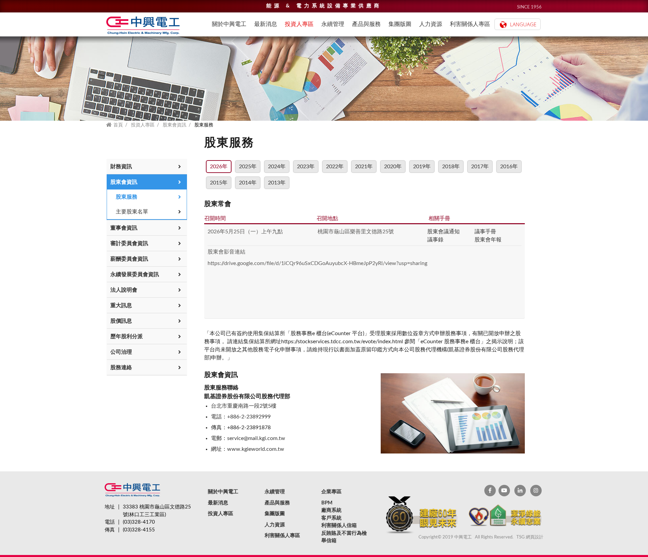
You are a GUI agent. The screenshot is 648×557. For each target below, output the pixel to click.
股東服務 (126, 197)
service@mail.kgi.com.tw (256, 438)
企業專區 (331, 491)
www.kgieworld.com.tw (255, 449)
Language (523, 24)
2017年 (480, 166)
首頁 (118, 125)
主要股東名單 (132, 211)
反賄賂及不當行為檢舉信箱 (344, 537)
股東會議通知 (443, 231)
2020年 (393, 166)
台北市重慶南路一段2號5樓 (243, 406)
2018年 (451, 166)
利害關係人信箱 (339, 525)
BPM (326, 502)
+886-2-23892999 (249, 416)
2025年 (247, 166)
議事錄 (435, 239)
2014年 (247, 182)
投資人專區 (143, 125)
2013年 (277, 182)
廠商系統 (331, 510)
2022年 (335, 166)
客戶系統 (331, 518)
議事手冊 (485, 231)
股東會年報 (488, 239)
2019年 (422, 166)
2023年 (306, 166)
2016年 (509, 166)
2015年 (218, 182)
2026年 (218, 166)
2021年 (364, 166)
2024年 (277, 166)
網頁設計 (534, 537)
